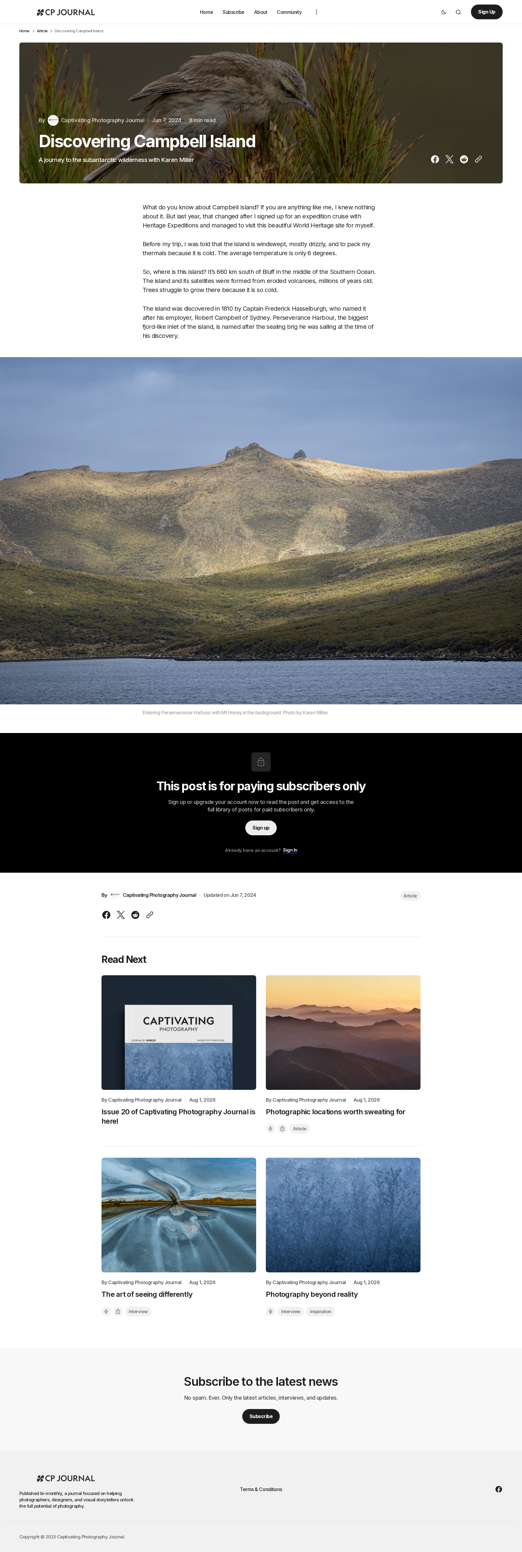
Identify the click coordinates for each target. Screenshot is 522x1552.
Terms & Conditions (261, 1489)
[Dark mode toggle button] (443, 12)
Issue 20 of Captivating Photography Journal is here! (178, 1116)
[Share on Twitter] (449, 159)
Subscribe (233, 12)
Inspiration (320, 1311)
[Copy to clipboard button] (477, 159)
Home (206, 12)
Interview (138, 1311)
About (260, 12)
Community (289, 12)
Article (42, 31)
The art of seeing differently (147, 1294)
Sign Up (486, 12)
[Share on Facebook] (436, 159)
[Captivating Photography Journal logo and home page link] (64, 12)
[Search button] (458, 12)
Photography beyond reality (312, 1294)
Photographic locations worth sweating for (335, 1111)
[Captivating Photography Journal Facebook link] (497, 1489)
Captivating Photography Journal (144, 1100)
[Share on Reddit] (464, 159)
